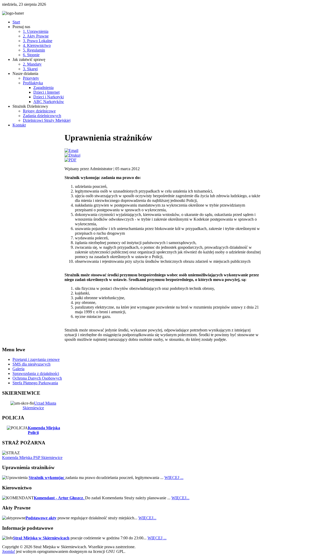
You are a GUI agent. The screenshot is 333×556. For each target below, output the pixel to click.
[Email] (71, 150)
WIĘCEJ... (180, 498)
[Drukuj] (72, 155)
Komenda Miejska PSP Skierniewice (32, 457)
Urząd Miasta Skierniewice (39, 405)
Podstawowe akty (40, 518)
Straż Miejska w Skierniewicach (41, 538)
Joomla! (8, 551)
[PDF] (70, 160)
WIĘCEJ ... (173, 477)
